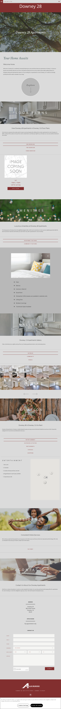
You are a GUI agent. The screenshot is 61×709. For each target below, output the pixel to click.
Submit (49, 668)
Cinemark (6, 467)
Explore (31, 85)
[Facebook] (59, 1)
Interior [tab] (30, 353)
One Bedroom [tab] (30, 144)
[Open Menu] (0, 0)
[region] (30, 703)
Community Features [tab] (30, 243)
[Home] (30, 7)
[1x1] (16, 166)
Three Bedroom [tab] (30, 150)
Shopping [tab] (30, 453)
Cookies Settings (23, 705)
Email (8, 639)
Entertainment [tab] (30, 439)
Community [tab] (30, 356)
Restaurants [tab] (30, 446)
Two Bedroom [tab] (30, 147)
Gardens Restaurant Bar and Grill (11, 470)
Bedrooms (9, 648)
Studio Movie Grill (8, 476)
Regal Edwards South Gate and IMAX (12, 473)
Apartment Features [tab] (30, 240)
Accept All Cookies (36, 705)
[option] (15, 174)
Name (8, 635)
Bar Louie (6, 464)
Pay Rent (30, 549)
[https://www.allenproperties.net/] (30, 685)
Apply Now (15, 188)
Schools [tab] (30, 449)
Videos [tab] (30, 359)
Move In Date (9, 652)
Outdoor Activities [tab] (30, 443)
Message (8, 656)
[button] (46, 478)
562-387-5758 (8, 1)
